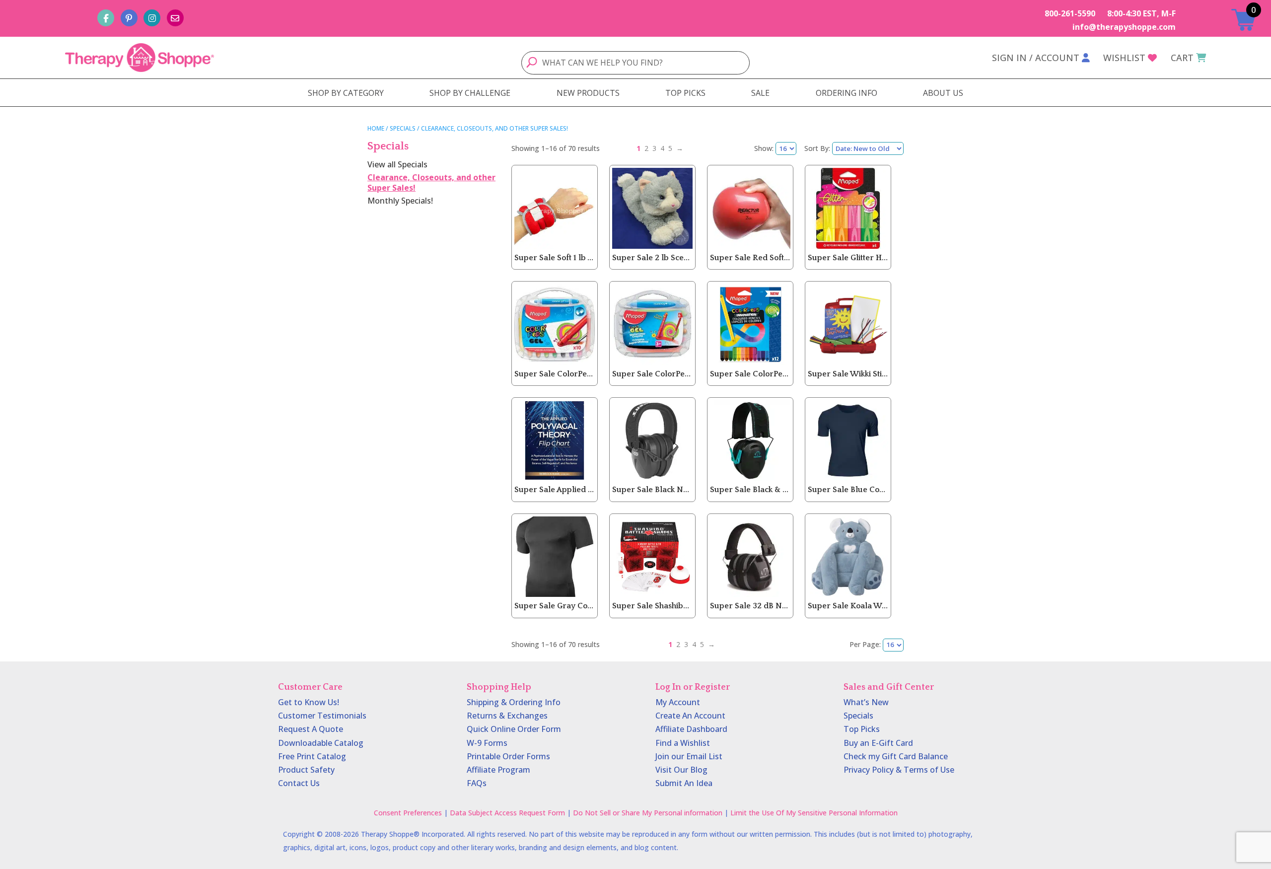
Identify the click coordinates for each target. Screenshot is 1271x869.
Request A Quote (310, 729)
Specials (403, 128)
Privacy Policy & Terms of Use (899, 769)
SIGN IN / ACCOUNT (1035, 58)
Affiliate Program (498, 769)
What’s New (866, 702)
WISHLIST (1124, 58)
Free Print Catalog (312, 756)
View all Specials (397, 164)
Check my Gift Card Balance (896, 756)
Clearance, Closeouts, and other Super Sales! (431, 182)
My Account (677, 702)
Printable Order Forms (508, 756)
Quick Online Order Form (514, 729)
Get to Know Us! (308, 702)
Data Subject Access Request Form (507, 812)
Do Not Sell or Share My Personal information (647, 812)
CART (1182, 58)
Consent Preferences (408, 812)
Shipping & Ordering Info (514, 702)
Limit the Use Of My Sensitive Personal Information (814, 812)
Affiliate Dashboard (691, 729)
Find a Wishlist (682, 742)
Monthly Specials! (400, 200)
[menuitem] (345, 92)
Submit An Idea (683, 783)
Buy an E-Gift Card (878, 742)
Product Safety (306, 769)
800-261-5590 (1070, 13)
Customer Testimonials (322, 715)
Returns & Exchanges (507, 715)
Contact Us (299, 783)
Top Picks (862, 729)
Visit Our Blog (681, 769)
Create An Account (690, 715)
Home (375, 128)
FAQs (477, 783)
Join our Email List (688, 756)
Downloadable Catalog (320, 742)
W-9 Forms (487, 742)
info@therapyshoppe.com (1124, 26)
